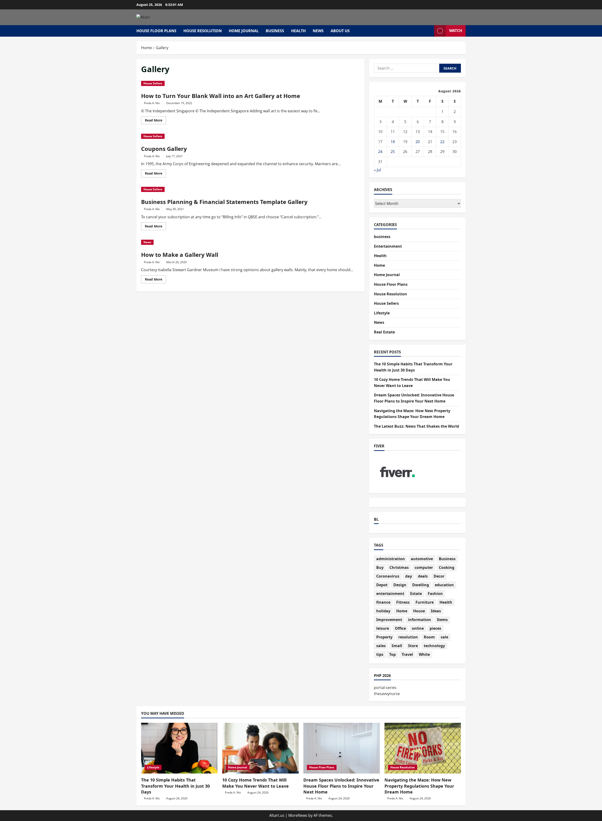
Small (397, 645)
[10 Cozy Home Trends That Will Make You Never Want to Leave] (260, 748)
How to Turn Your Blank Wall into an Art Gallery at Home (220, 96)
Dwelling (420, 584)
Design (399, 584)
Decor (439, 576)
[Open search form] (429, 30)
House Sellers (152, 83)
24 (380, 151)
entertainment (390, 593)
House (419, 611)
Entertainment (388, 246)
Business (447, 558)
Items (442, 619)
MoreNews (297, 815)
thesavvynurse (387, 693)
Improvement (389, 619)
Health (298, 30)
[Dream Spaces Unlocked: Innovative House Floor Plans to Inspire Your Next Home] (341, 748)
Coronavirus (387, 576)
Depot (382, 584)
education (444, 584)
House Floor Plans (156, 30)
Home (379, 265)
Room (429, 637)
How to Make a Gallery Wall (179, 254)
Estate (416, 593)
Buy (380, 567)
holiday (383, 611)
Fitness (403, 602)
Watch (455, 30)
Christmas (399, 567)
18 (393, 141)
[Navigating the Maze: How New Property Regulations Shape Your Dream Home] (422, 748)
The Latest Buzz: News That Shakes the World (416, 426)
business (275, 30)
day (408, 576)
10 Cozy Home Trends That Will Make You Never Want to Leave (255, 783)
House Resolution (202, 30)
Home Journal (244, 30)
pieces (435, 628)
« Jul (377, 169)
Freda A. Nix (152, 103)
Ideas (436, 611)
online (418, 628)
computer (424, 567)
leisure (382, 628)
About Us (340, 30)
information (419, 619)
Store (413, 645)
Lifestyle (382, 313)
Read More (155, 121)
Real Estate (384, 332)
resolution (408, 637)
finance (383, 602)
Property (384, 637)
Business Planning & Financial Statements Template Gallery (224, 202)
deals (423, 576)
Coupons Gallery (164, 148)
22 (442, 141)
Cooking (446, 567)
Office (400, 628)
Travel (407, 654)
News (318, 30)
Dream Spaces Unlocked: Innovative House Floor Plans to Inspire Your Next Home (341, 785)
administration (390, 558)
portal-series (385, 687)
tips (379, 654)
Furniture (425, 602)
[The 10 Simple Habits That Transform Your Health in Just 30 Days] (179, 748)
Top (392, 654)
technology (434, 645)
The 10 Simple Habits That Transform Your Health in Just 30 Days (175, 785)
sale (444, 637)
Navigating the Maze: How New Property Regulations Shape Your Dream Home (419, 785)
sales (381, 645)
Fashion (435, 593)
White (424, 654)
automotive (422, 558)
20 (418, 141)
